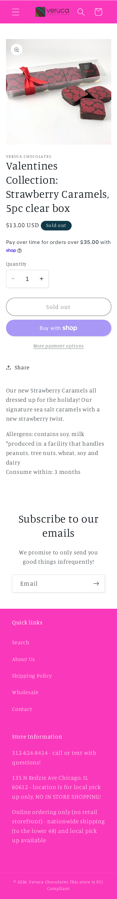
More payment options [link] (58, 346)
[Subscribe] (96, 583)
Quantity (16, 264)
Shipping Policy (32, 675)
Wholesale (25, 692)
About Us (23, 659)
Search (20, 642)
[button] (15, 11)
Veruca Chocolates (48, 881)
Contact (22, 708)
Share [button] (22, 367)
